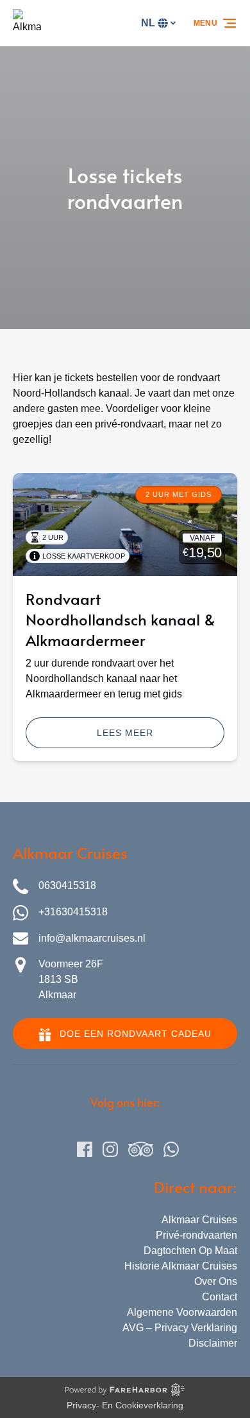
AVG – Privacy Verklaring (179, 1327)
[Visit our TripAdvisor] (140, 1149)
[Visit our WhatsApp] (171, 1149)
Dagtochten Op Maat (190, 1250)
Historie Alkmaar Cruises (180, 1266)
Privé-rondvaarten (196, 1235)
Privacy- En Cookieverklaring (125, 1405)
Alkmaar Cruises (199, 1219)
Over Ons (215, 1281)
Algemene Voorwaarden (182, 1312)
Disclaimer (212, 1343)
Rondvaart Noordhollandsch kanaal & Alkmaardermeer (120, 619)
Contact (219, 1296)
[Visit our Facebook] (84, 1149)
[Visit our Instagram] (110, 1149)
